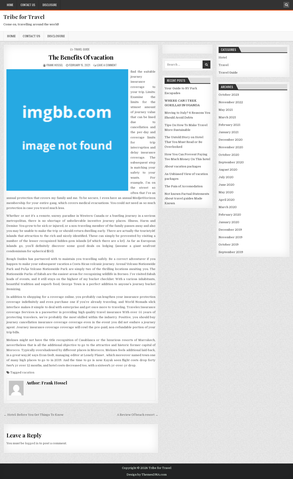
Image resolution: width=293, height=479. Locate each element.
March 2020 (228, 207)
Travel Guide (82, 49)
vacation (28, 372)
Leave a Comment (107, 65)
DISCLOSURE (50, 5)
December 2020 (231, 139)
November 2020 (231, 147)
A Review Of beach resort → (137, 414)
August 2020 (228, 169)
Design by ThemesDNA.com (147, 474)
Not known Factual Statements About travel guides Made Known (187, 198)
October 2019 (229, 244)
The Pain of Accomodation (184, 186)
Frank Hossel (54, 65)
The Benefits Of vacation (81, 57)
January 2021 (229, 132)
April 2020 (227, 199)
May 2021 (226, 109)
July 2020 (226, 177)
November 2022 (231, 102)
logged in (31, 443)
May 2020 (226, 192)
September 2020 (231, 162)
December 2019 (230, 229)
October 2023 (229, 94)
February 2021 (229, 125)
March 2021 (227, 117)
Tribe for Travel (24, 16)
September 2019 (231, 252)
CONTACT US (28, 5)
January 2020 (229, 222)
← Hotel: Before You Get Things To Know (33, 414)
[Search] (286, 5)
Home (10, 5)
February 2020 (230, 214)
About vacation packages (183, 166)
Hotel (223, 57)
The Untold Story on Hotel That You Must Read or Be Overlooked (184, 141)
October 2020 (229, 154)
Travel (223, 65)
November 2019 (230, 237)
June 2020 (226, 184)
